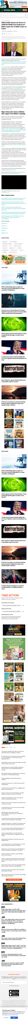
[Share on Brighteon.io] (5, 34)
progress (3, 39)
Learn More (6, 1017)
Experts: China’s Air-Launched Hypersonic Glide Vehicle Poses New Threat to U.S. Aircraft (12, 793)
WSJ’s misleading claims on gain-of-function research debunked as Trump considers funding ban (12, 288)
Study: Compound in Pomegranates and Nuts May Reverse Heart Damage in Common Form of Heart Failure (13, 860)
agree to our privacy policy (11, 1014)
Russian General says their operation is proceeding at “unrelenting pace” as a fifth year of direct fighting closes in (13, 757)
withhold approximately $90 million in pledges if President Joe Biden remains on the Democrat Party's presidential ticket (13, 63)
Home (2, 20)
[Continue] (25, 982)
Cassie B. (9, 285)
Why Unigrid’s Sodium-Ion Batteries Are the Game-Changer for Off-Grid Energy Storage (13, 774)
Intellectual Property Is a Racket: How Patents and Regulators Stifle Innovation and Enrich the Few (13, 824)
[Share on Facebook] (7, 34)
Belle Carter (9, 400)
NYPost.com (4, 226)
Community (7, 20)
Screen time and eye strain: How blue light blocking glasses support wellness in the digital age (13, 865)
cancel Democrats (5, 37)
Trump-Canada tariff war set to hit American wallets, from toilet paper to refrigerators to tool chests (12, 834)
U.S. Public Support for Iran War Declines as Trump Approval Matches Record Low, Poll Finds (13, 844)
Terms (11, 1001)
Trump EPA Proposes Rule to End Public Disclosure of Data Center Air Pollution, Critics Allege (13, 819)
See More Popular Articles (14, 879)
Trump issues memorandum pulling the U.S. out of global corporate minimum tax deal (13, 358)
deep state (11, 37)
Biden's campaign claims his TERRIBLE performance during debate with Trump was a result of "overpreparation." (12, 217)
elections (24, 37)
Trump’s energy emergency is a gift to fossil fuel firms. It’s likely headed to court (12, 587)
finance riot (3, 38)
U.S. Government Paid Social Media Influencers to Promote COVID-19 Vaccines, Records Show (13, 828)
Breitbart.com (4, 223)
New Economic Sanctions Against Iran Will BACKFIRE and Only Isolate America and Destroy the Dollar (12, 964)
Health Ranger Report (7, 904)
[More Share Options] (11, 34)
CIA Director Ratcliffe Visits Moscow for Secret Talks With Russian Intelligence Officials (12, 752)
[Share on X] (9, 34)
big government (12, 36)
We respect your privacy (14, 985)
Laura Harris (9, 31)
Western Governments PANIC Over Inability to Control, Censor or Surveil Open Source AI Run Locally (13, 931)
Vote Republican (9, 39)
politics (24, 38)
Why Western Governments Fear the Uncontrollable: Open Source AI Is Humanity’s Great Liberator (12, 814)
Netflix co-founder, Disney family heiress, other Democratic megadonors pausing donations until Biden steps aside (13, 209)
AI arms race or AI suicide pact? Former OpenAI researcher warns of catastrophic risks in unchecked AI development (14, 311)
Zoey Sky (8, 378)
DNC (15, 37)
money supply (19, 38)
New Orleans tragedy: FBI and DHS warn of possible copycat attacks (13, 380)
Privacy (8, 1001)
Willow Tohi (9, 308)
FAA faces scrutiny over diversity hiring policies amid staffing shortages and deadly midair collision (13, 403)
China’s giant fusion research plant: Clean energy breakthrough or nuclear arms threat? (13, 335)
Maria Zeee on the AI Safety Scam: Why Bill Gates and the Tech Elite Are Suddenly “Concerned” (13, 849)
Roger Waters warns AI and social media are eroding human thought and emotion (13, 763)
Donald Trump (19, 37)
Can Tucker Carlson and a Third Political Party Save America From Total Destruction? (13, 939)
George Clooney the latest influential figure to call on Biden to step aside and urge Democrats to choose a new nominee (13, 203)
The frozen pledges (5, 66)
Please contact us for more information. (9, 618)
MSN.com (3, 230)
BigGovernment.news (11, 169)
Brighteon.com (4, 233)
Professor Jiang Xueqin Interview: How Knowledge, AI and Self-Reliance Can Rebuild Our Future (13, 956)
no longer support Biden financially (11, 128)
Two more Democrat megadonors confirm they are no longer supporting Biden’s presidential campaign (13, 130)
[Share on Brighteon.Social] (2, 34)
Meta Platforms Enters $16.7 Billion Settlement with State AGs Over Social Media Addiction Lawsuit (12, 768)
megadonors (13, 38)
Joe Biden (8, 38)
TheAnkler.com (4, 228)
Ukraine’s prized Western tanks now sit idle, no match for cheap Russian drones (12, 798)
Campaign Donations (19, 36)
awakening (6, 36)
